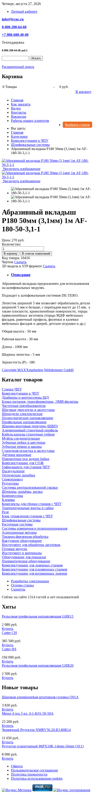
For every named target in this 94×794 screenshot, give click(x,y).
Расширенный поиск (18, 67)
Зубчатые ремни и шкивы (22, 446)
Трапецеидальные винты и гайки (28, 508)
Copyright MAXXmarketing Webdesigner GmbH (38, 370)
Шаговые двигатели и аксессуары (28, 410)
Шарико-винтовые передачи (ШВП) (30, 426)
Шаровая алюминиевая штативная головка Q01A (40, 697)
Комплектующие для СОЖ (23, 463)
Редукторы (10, 483)
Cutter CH (9, 633)
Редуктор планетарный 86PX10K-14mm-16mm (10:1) (43, 746)
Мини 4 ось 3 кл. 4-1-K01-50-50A (28, 713)
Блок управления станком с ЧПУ (27, 516)
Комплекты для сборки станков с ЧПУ (32, 504)
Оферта (17, 766)
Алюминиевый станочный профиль (30, 430)
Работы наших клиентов (30, 121)
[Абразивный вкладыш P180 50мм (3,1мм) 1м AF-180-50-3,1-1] (51, 191)
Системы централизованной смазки (30, 487)
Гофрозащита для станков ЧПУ (26, 467)
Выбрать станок (77, 125)
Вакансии (18, 116)
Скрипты (18, 589)
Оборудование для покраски (24, 557)
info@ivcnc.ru (13, 19)
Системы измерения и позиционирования (34, 528)
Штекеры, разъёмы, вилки (22, 491)
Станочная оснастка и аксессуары (28, 451)
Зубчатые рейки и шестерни (23, 442)
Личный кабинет (24, 11)
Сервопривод (12, 479)
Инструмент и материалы (22, 553)
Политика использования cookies (37, 778)
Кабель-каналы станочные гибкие (28, 434)
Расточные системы (17, 524)
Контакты (18, 112)
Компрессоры (12, 496)
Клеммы (8, 500)
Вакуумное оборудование (22, 541)
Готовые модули (14, 549)
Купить (7, 629)
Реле (5, 512)
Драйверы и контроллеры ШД (25, 397)
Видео (16, 108)
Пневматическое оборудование (26, 561)
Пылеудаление (13, 471)
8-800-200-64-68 (14, 27)
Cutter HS (9, 649)
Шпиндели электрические (22, 414)
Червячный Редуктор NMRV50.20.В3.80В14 (36, 730)
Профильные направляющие (24, 422)
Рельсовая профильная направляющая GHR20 (37, 665)
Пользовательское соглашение (34, 770)
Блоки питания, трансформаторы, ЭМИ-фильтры (40, 401)
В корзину (83, 92)
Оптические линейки (18, 475)
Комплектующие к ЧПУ (20, 393)
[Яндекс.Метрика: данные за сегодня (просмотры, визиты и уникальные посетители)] (16, 790)
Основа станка (22, 585)
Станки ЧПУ (12, 389)
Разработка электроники (30, 581)
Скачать (20, 262)
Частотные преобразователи (24, 406)
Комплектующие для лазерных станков (32, 565)
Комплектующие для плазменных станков (34, 569)
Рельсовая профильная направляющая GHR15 (37, 616)
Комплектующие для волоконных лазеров (34, 573)
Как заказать (20, 104)
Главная (17, 100)
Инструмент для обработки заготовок (31, 545)
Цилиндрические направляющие (27, 418)
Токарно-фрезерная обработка (25, 537)
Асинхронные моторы (19, 532)
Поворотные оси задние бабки (25, 459)
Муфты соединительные (21, 438)
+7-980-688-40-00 (15, 35)
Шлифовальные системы (21, 520)
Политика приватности (29, 774)
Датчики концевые (16, 455)
